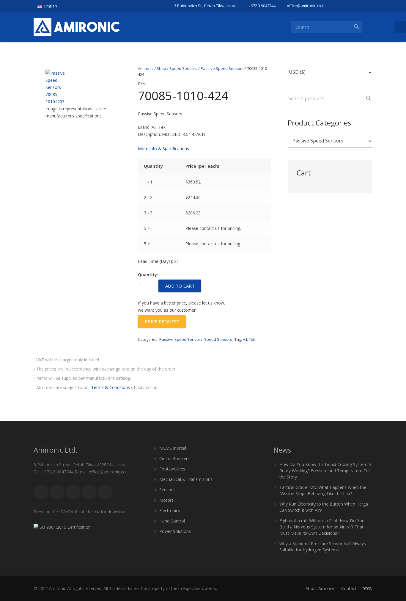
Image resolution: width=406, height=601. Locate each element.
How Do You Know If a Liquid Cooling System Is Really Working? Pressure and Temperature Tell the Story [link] (325, 471)
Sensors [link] (167, 489)
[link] (49, 6)
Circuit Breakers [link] (174, 458)
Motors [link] (166, 500)
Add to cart (180, 286)
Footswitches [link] (172, 469)
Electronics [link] (169, 510)
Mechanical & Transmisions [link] (186, 479)
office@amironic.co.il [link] (305, 5)
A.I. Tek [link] (249, 339)
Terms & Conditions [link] (110, 387)
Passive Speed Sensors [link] (180, 339)
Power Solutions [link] (175, 531)
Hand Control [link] (172, 521)
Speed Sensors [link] (218, 339)
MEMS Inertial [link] (172, 448)
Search (366, 98)
